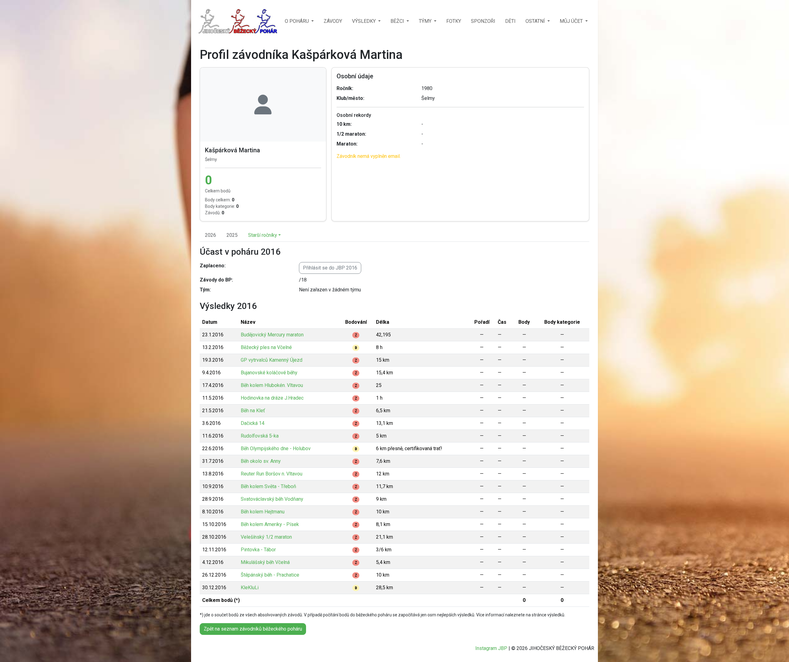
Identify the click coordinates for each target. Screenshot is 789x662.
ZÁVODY (333, 21)
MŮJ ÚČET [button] (572, 21)
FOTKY (453, 21)
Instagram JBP (491, 648)
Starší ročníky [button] (262, 235)
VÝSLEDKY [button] (364, 21)
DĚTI (510, 21)
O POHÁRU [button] (297, 21)
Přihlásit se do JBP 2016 (330, 268)
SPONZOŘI (483, 21)
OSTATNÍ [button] (535, 21)
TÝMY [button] (426, 21)
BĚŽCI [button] (397, 21)
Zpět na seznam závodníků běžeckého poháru (253, 629)
